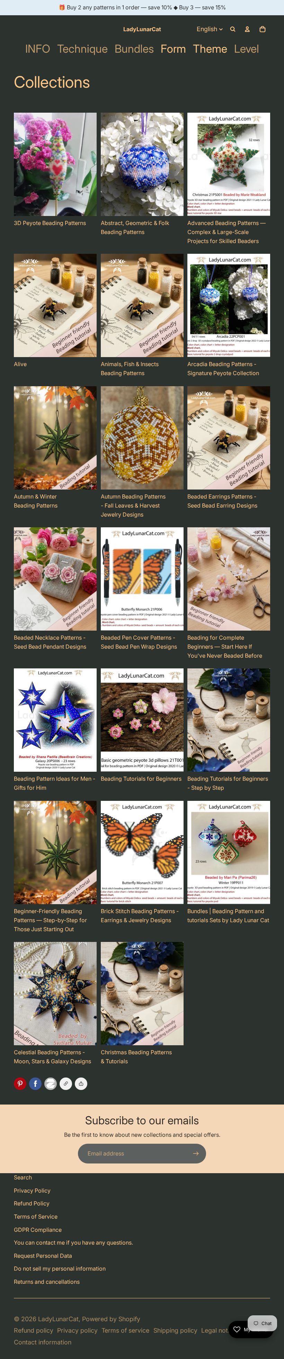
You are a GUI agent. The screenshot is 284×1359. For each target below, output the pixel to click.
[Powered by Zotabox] (52, 1083)
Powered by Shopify (111, 1319)
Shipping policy (175, 1330)
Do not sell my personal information (60, 1268)
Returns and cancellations (47, 1281)
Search (23, 1177)
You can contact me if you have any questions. (73, 1242)
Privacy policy (77, 1330)
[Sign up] (196, 1154)
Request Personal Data (43, 1255)
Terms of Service (35, 1216)
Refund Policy (32, 1203)
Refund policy (33, 1330)
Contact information (42, 1342)
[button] (81, 1083)
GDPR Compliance (38, 1229)
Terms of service (125, 1330)
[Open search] (232, 29)
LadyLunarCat (58, 1319)
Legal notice (218, 1330)
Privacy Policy (32, 1190)
